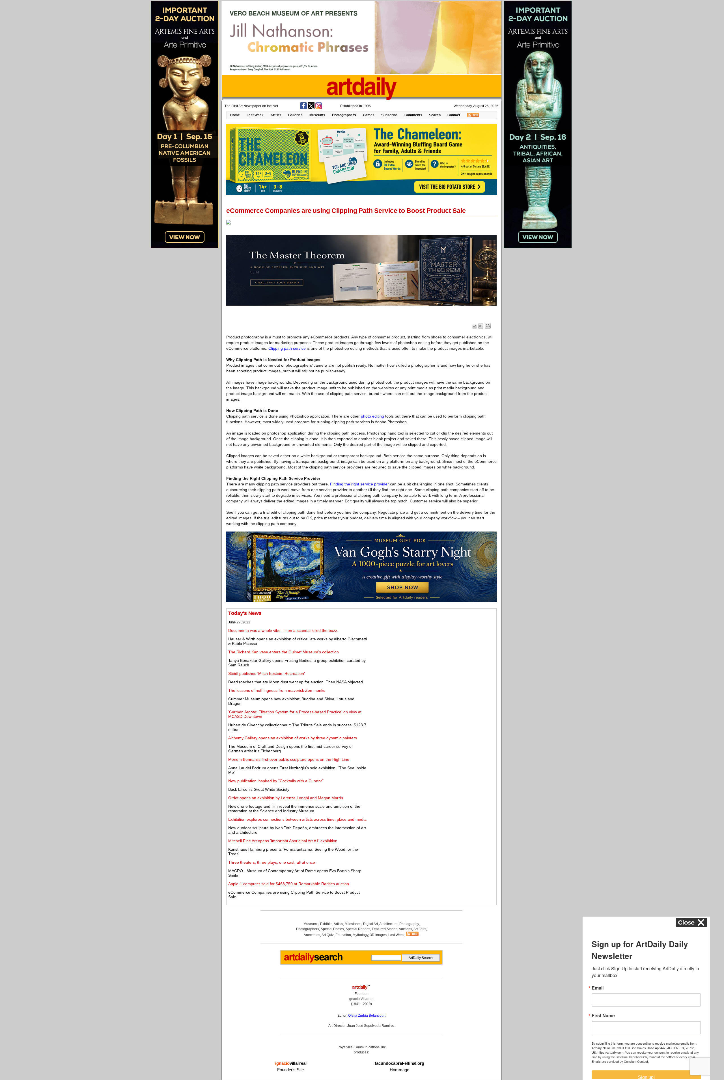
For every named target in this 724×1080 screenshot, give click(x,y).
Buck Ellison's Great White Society (258, 789)
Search (435, 115)
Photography (409, 924)
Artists (275, 115)
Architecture (388, 924)
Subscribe (389, 115)
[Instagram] (318, 108)
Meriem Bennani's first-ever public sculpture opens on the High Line (288, 759)
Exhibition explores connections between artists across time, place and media (297, 819)
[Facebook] (303, 108)
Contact (453, 115)
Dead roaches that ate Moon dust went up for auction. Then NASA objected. (296, 682)
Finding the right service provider (359, 484)
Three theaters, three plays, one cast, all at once (271, 862)
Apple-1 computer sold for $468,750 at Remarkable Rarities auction (288, 884)
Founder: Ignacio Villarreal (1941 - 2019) (361, 999)
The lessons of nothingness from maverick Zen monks (276, 690)
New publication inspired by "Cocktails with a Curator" (276, 781)
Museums (317, 115)
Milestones (353, 924)
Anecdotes (312, 935)
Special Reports (358, 929)
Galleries (295, 115)
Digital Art (370, 924)
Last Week (255, 115)
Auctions (405, 929)
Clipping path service (287, 348)
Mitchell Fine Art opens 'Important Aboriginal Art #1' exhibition (282, 841)
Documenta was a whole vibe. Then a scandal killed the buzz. (283, 630)
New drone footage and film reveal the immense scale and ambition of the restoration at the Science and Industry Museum (294, 808)
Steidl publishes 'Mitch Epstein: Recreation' (266, 673)
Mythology (360, 935)
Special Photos (332, 929)
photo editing (372, 416)
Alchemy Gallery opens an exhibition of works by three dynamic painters (292, 738)
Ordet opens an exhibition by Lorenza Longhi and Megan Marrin (285, 798)
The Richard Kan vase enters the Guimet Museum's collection (283, 652)
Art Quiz (328, 935)
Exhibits (326, 924)
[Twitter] (311, 108)
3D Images (378, 935)
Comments (413, 115)
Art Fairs (419, 929)
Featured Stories (384, 929)
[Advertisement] (431, 650)
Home (235, 115)
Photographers (344, 115)
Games (368, 115)
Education (343, 935)
